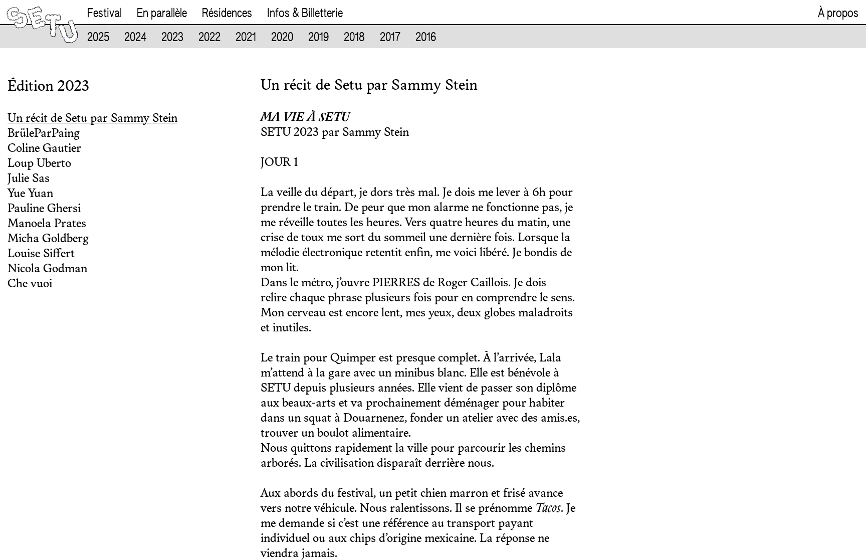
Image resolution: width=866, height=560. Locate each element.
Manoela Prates (47, 224)
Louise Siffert (41, 254)
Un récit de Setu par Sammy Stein (92, 119)
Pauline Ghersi (44, 209)
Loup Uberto (39, 164)
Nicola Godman (47, 269)
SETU (22, 14)
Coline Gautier (44, 149)
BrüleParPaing (44, 134)
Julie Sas (29, 179)
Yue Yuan (30, 194)
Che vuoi (30, 284)
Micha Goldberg (48, 239)
